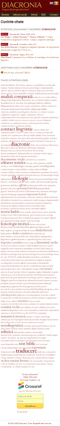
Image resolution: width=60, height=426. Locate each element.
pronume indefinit (8, 292)
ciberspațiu (5, 109)
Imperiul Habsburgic (9, 194)
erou (11, 166)
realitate (52, 295)
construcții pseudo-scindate (38, 123)
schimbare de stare (31, 307)
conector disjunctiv (43, 120)
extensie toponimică (8, 175)
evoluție (44, 169)
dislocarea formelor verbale (36, 153)
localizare (14, 245)
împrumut (21, 194)
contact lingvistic (17, 128)
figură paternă (6, 179)
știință (3, 328)
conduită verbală (7, 120)
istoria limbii (10, 211)
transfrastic (31, 354)
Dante (44, 135)
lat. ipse (30, 215)
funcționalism (45, 181)
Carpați (27, 106)
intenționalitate (18, 203)
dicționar (45, 145)
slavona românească (29, 322)
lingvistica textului (11, 242)
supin (44, 337)
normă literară (35, 265)
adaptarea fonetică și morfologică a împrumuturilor (33, 87)
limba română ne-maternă (10, 236)
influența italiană (43, 197)
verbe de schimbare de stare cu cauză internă (18, 364)
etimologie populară (31, 166)
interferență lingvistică (43, 203)
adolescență (40, 90)
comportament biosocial (10, 117)
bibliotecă (40, 103)
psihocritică (44, 292)
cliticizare (34, 112)
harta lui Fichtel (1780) (20, 191)
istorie (40, 212)
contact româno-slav (41, 129)
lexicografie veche (23, 220)
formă (55, 179)
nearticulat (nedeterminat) (11, 260)
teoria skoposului (7, 344)
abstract (29, 85)
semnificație (5, 319)
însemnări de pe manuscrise (21, 200)
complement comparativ (10, 114)
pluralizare (23, 280)
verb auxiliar (38, 361)
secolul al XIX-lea (15, 313)
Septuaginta (19, 319)
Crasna (25, 132)
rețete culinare (12, 301)
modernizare (32, 251)
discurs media (38, 150)
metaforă (36, 248)
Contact (54, 14)
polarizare (5, 283)
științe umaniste (12, 328)
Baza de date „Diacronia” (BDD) (17, 72)
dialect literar (36, 145)
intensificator (6, 202)
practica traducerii (43, 283)
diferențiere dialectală (9, 147)
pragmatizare (31, 286)
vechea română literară (15, 360)
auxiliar (54, 100)
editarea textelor (13, 162)
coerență (50, 112)
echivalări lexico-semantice (35, 159)
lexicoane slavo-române (20, 217)
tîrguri (15, 347)
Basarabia (5, 102)
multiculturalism (24, 257)
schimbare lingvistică (9, 310)
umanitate (11, 357)
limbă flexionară (29, 230)
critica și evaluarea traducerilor (41, 132)
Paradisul (37, 274)
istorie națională (49, 212)
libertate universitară (38, 224)
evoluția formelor (7, 169)
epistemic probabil (45, 163)
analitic (56, 93)
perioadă (53, 277)
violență (50, 364)
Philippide (4, 280)
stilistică (7, 331)
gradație (30, 185)
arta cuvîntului (37, 100)
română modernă (51, 304)
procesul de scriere (8, 289)
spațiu (33, 325)
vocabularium (6, 366)
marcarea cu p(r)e (46, 245)
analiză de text (39, 97)
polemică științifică (16, 283)
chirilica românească (48, 106)
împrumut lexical (36, 194)
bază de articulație (16, 103)
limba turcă (25, 236)
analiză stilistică (51, 97)
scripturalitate (53, 310)
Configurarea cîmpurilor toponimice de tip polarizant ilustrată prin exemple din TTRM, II (30, 48)
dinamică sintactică (8, 150)
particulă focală (7, 277)
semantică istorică (13, 316)
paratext (51, 274)
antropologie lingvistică (11, 99)
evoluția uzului (33, 169)
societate (40, 322)
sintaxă (49, 319)
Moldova (5, 254)
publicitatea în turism (25, 295)
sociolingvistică (12, 325)
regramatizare (51, 297)
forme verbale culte (32, 181)
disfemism (21, 153)
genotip (54, 181)
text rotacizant (41, 344)
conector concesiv (29, 120)
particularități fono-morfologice (25, 277)
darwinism (51, 135)
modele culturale (20, 251)
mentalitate (28, 248)
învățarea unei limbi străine (34, 205)
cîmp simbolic (25, 109)
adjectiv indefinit (14, 90)
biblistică (48, 103)
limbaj (32, 236)
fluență (38, 179)
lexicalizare (5, 218)
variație (51, 357)
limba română (21, 233)
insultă (35, 200)
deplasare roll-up (7, 141)
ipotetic (22, 208)
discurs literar (27, 150)
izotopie (4, 215)
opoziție (17, 272)
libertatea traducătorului (10, 227)
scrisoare (4, 312)
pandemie (29, 274)
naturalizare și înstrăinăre (40, 257)
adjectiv (4, 90)
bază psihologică (30, 103)
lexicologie (36, 220)
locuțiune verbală (25, 245)
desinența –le (50, 141)
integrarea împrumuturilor (48, 200)
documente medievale (9, 156)
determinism (5, 145)
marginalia (5, 248)
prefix (44, 286)
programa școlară (51, 289)
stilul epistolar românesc (23, 332)
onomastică (45, 269)
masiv (11, 248)
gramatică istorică (27, 188)
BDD (44, 14)
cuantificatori (16, 135)
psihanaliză (35, 292)
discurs (19, 150)
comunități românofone (49, 117)
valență (18, 357)
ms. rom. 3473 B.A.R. (9, 257)
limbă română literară (37, 233)
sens (12, 319)
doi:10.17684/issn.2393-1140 (30, 391)
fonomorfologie (47, 179)
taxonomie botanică (8, 340)
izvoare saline (12, 215)
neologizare (47, 260)
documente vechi (13, 159)
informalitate (6, 200)
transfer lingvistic (19, 354)
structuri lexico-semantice (11, 335)
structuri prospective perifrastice (33, 335)
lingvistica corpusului (26, 239)
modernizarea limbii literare (48, 251)
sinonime (35, 319)
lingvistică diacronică (43, 239)
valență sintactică (28, 357)
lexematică (38, 215)
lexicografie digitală (48, 218)
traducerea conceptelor (46, 352)
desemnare (40, 141)
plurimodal (32, 280)
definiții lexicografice (9, 138)
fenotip (56, 175)
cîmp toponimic (39, 109)
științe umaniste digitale (28, 328)
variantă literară (41, 357)
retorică (23, 301)
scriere (21, 310)
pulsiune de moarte (41, 295)
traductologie (6, 354)
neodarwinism (28, 259)
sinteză (3, 322)
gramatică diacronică (9, 188)
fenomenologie (47, 175)
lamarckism (22, 215)
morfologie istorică (52, 254)
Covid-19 (18, 132)
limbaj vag (39, 236)
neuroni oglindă (20, 263)
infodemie (54, 197)
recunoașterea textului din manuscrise (16, 297)
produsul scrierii (22, 289)
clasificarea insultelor (9, 112)
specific (53, 325)
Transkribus (50, 354)
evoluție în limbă (7, 172)
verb (30, 361)
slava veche (16, 322)
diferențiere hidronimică (27, 147)
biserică (13, 106)
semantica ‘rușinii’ (33, 316)
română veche (10, 306)
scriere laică (43, 310)
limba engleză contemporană (12, 230)
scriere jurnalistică (31, 310)
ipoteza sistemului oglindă (36, 208)
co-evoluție (42, 112)
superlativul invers (34, 337)
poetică (54, 280)
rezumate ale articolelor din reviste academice (19, 304)
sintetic (55, 319)
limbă (22, 227)
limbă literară (44, 230)
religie (3, 301)
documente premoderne (28, 156)
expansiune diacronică (49, 172)
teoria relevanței (43, 340)
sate (22, 307)
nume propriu (6, 269)
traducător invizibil (8, 352)
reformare (42, 297)
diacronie (20, 143)
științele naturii (44, 328)
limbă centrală (44, 227)
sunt (25, 337)
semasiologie (45, 316)
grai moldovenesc (41, 185)
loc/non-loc (5, 245)
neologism (38, 260)
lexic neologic (47, 215)
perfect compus (44, 277)
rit (38, 304)
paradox (44, 274)
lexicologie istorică (15, 223)
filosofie (32, 179)
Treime (3, 357)
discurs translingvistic (9, 153)
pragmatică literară (18, 286)
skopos (8, 322)
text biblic (27, 343)
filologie (20, 178)
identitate (45, 191)
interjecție (5, 205)
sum (21, 337)
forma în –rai (6, 181)
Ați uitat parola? (22, 412)
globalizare (15, 185)
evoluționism (34, 172)
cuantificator (6, 135)
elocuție (29, 163)
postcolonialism (30, 283)
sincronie (28, 319)
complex (23, 114)
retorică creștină (34, 301)
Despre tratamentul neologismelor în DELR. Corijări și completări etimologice (28, 38)
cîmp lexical (15, 108)
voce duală (16, 366)
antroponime (26, 100)
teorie (16, 344)
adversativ (50, 90)
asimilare (47, 100)
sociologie (27, 325)
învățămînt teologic (16, 205)
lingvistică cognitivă (9, 239)
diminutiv (41, 147)
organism (32, 271)
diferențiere (53, 145)
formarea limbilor (17, 181)
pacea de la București (16, 274)
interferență (29, 203)
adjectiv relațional (29, 90)
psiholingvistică (8, 294)
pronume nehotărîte (23, 292)
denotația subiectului (26, 138)
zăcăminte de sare (27, 366)
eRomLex (5, 166)
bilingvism (5, 105)
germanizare (5, 185)
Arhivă (34, 14)
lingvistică (47, 236)
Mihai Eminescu (46, 248)
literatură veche (47, 242)
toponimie (39, 347)
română (42, 304)
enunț (35, 163)
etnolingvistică (47, 166)
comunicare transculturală (30, 117)
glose (23, 184)
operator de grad (7, 272)
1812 (17, 85)
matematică (18, 248)
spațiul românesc (42, 325)
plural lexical (14, 280)
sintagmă (43, 319)
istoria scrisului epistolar (29, 212)
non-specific (24, 266)
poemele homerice (44, 280)
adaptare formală (7, 87)
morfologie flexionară (36, 254)
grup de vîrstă (6, 191)
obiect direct (17, 269)
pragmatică (5, 286)
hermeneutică (35, 191)
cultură (38, 135)
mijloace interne (7, 251)
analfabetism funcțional (43, 93)
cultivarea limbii (28, 135)
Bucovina (20, 106)
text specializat (7, 347)
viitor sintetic (41, 364)
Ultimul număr (20, 14)
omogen (36, 269)
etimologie (18, 166)
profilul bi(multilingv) (36, 289)
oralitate (24, 272)
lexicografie (35, 217)
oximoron (4, 274)
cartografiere (35, 106)
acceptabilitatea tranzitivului (44, 85)
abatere (23, 85)
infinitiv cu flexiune (28, 197)
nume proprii (47, 265)
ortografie (54, 272)
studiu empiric (52, 335)
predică (39, 286)
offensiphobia (27, 269)
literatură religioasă (29, 242)
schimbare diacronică (47, 307)
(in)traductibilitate (8, 85)
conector (17, 120)
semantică (42, 312)
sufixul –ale (5, 337)
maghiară (35, 245)
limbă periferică (6, 233)
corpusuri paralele (8, 132)
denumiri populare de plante (46, 138)
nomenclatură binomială (10, 266)
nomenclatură (43, 262)
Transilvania (40, 354)
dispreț (49, 153)
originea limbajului (43, 272)
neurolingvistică (7, 263)
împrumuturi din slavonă (10, 197)
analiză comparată (17, 96)
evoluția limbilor (20, 169)
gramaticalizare (44, 188)
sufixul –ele (14, 337)
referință (34, 297)
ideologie (53, 191)
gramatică (52, 185)
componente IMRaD (35, 114)
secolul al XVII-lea (30, 313)
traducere (26, 350)
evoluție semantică (21, 172)
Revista (5, 14)
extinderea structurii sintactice (29, 175)
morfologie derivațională (18, 254)
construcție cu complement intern (14, 123)
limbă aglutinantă (31, 227)
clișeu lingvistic (24, 112)
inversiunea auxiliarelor (10, 208)
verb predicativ (49, 361)
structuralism (37, 332)
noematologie (31, 263)
